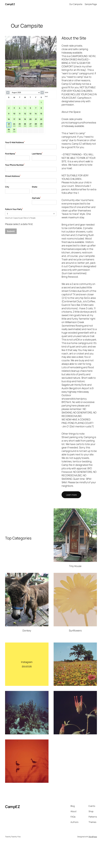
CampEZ (10, 4)
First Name (10, 153)
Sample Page (91, 4)
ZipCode (36, 197)
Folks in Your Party (14, 209)
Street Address (13, 175)
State (34, 186)
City (7, 186)
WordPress (93, 836)
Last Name (37, 153)
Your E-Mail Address (15, 142)
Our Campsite (75, 4)
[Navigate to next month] (42, 92)
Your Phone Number (15, 164)
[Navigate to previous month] (7, 92)
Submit (11, 231)
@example (27, 666)
